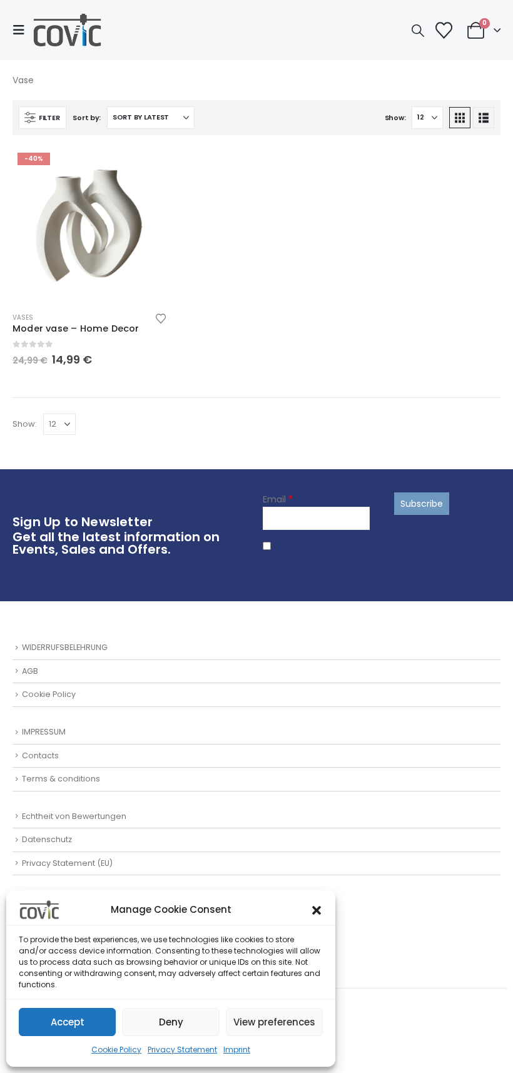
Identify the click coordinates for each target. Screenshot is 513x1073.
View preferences (274, 1022)
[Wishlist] (444, 30)
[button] (316, 909)
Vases (23, 317)
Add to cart (146, 168)
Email (278, 499)
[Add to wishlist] (161, 317)
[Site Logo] (67, 30)
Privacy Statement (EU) (67, 863)
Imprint (236, 1049)
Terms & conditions (61, 778)
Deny (171, 1022)
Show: (395, 118)
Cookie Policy (116, 1049)
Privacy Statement (182, 1049)
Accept (67, 1022)
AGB (30, 671)
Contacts (40, 755)
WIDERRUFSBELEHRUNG (65, 647)
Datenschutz (47, 839)
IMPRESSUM (44, 731)
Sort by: (87, 118)
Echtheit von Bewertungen (74, 816)
